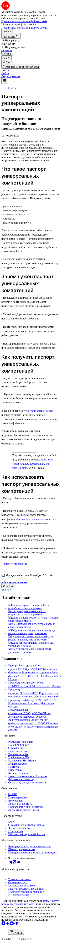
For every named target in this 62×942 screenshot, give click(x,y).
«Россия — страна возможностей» (36, 519)
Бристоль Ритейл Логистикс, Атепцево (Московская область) (33, 726)
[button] (5, 70)
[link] (7, 62)
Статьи (12, 88)
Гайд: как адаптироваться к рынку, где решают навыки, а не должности (30, 638)
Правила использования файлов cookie (24, 27)
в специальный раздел (40, 410)
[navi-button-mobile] (4, 81)
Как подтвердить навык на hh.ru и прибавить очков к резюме (27, 613)
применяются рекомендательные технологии (30, 902)
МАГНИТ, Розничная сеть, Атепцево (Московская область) (32, 703)
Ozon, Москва (50, 669)
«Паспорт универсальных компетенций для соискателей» (32, 463)
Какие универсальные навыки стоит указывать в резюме (29, 650)
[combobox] (16, 932)
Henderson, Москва (49, 686)
